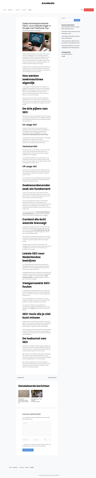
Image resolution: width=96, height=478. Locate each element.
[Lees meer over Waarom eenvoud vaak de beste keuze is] (24, 393)
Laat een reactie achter (28, 30)
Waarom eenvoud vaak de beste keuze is (23, 401)
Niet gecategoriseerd (67, 54)
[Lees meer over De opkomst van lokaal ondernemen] (36, 393)
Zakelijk (29, 10)
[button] (13, 10)
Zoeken (63, 18)
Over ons (18, 10)
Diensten (10, 10)
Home (4, 10)
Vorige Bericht (20, 377)
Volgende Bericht (53, 377)
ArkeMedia (48, 3)
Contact (24, 10)
